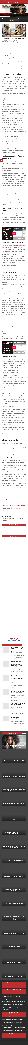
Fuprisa (19, 41)
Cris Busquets (5, 499)
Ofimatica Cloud (6, 41)
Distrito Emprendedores (15, 983)
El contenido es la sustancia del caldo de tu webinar (13, 1025)
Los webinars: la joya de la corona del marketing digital (13, 1030)
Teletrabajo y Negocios (15, 989)
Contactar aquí (14, 638)
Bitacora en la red (14, 1033)
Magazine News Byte (15, 1041)
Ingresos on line (14, 1012)
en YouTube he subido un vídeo (16, 492)
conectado (14, 518)
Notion (14, 42)
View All (24, 645)
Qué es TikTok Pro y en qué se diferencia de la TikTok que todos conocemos (18, 704)
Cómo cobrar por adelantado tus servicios (11, 996)
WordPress (14, 1042)
